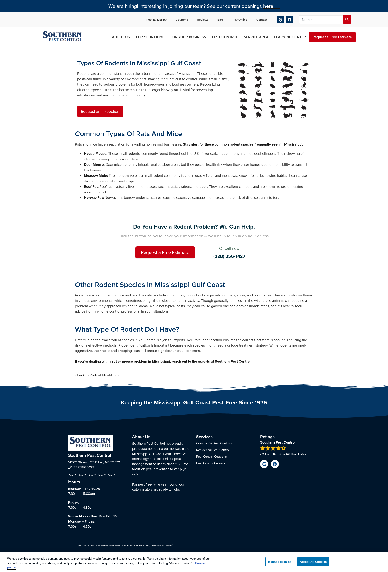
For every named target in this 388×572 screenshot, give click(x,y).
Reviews (202, 19)
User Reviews (297, 454)
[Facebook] (289, 19)
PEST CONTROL (225, 37)
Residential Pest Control (212, 450)
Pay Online (240, 19)
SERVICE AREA (256, 37)
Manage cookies (279, 561)
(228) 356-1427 (229, 256)
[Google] (280, 19)
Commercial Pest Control (213, 443)
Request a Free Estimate (332, 37)
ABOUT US (121, 37)
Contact (261, 19)
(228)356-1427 (83, 467)
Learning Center (290, 37)
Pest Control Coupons (211, 456)
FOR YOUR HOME (150, 37)
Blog (220, 19)
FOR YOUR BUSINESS (188, 37)
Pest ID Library (156, 19)
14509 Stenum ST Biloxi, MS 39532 (94, 462)
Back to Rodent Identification (99, 375)
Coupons (182, 19)
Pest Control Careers (210, 463)
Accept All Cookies (313, 561)
